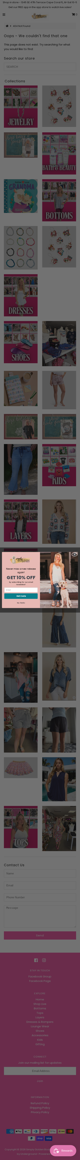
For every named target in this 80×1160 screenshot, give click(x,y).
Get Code (21, 596)
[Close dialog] (74, 554)
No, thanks (21, 603)
